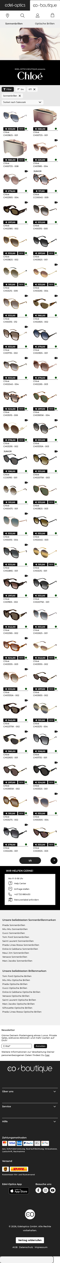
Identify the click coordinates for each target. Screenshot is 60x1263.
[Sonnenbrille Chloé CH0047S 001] (15, 490)
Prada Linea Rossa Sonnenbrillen (20, 945)
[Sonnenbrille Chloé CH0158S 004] (45, 148)
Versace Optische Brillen (16, 996)
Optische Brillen (45, 23)
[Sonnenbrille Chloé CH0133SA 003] (45, 428)
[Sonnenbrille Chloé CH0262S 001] (45, 615)
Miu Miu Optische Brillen (16, 980)
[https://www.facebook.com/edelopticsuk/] (38, 1190)
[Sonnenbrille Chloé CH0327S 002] (15, 801)
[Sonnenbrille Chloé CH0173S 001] (45, 739)
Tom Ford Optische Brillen (17, 976)
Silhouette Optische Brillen (17, 1007)
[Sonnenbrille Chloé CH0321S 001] (45, 552)
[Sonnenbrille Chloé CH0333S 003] (15, 646)
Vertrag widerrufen (30, 1240)
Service (6, 1106)
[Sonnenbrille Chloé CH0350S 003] (45, 832)
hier (47, 1055)
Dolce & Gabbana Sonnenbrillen (20, 949)
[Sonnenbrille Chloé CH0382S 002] (15, 241)
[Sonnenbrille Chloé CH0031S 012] (15, 303)
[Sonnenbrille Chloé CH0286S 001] (15, 552)
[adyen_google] (45, 1143)
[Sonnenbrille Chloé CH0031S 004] (15, 521)
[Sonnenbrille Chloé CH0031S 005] (45, 210)
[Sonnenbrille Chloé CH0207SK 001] (45, 583)
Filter (9, 89)
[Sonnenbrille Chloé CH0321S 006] (15, 272)
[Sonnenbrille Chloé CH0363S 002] (45, 677)
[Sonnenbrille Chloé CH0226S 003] (45, 366)
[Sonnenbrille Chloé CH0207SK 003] (45, 459)
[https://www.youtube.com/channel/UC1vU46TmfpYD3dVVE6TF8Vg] (53, 1190)
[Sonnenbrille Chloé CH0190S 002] (15, 583)
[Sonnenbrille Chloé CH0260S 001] (15, 739)
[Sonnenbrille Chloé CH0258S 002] (15, 210)
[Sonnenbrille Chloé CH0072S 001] (45, 117)
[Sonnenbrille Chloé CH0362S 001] (45, 241)
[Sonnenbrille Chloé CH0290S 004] (15, 179)
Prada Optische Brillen (15, 984)
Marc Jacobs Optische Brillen (18, 1003)
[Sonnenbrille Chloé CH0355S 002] (45, 646)
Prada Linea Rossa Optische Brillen (22, 1011)
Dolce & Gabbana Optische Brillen (21, 992)
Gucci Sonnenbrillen (13, 933)
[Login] (38, 15)
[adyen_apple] (37, 1143)
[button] (15, 5)
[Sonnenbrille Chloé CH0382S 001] (15, 117)
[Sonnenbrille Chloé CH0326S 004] (45, 272)
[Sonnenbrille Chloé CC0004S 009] (45, 179)
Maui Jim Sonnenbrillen (15, 952)
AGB (15, 1247)
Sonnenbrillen (14, 23)
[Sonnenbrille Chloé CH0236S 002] (15, 615)
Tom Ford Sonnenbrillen (15, 937)
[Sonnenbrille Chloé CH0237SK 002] (15, 708)
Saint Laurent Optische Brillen (19, 1000)
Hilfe (5, 1121)
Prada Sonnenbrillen (13, 925)
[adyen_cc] (4, 1143)
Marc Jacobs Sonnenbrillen (17, 960)
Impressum (41, 1247)
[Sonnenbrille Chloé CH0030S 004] (45, 801)
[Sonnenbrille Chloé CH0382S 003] (45, 490)
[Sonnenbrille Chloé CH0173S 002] (15, 334)
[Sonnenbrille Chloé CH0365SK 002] (15, 770)
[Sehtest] (8, 15)
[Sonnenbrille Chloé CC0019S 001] (15, 459)
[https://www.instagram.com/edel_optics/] (45, 1190)
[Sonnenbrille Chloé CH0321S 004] (45, 708)
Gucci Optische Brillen (14, 988)
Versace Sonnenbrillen (14, 956)
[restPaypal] (28, 1143)
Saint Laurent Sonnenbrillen (18, 941)
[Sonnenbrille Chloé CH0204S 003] (45, 521)
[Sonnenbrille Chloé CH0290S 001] (45, 334)
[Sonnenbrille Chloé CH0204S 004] (15, 366)
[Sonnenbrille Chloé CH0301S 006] (15, 397)
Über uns (7, 1091)
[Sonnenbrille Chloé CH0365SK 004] (45, 397)
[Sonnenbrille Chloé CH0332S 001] (45, 770)
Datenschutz (26, 1247)
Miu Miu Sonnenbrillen (15, 929)
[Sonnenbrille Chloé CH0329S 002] (15, 428)
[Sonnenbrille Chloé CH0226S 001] (15, 832)
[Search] (22, 15)
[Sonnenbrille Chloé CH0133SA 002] (15, 677)
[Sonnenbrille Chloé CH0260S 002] (45, 303)
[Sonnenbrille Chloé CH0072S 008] (15, 148)
